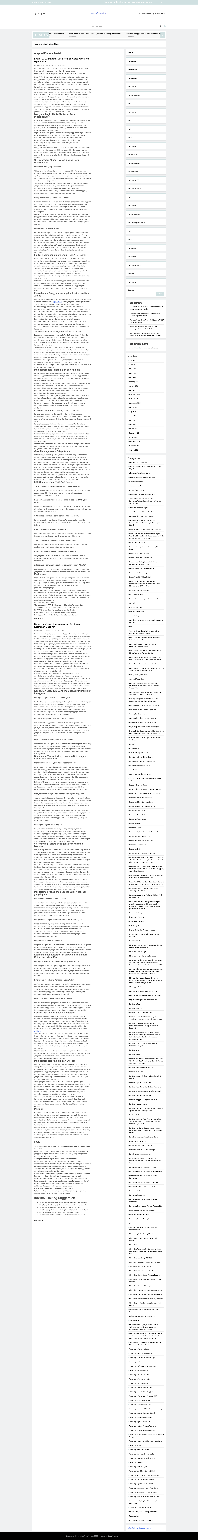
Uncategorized (134, 1516)
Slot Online (133, 1245)
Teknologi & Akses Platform (139, 1349)
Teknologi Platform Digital (138, 1467)
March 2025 (133, 429)
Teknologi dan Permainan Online (140, 1417)
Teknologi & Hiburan (136, 1362)
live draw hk (133, 155)
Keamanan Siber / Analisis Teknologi (142, 853)
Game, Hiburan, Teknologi (138, 675)
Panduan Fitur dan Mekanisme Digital (142, 1068)
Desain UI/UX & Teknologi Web (139, 573)
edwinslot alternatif (136, 607)
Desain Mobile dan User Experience (141, 568)
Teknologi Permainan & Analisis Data (142, 1458)
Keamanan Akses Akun (137, 811)
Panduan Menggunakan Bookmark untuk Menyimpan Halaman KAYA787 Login (86, 34)
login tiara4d (57, 302)
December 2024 (134, 442)
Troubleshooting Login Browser (140, 1507)
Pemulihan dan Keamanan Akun (140, 1154)
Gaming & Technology (136, 679)
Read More (37, 618)
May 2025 (132, 420)
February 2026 (134, 382)
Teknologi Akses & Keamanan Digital (142, 1413)
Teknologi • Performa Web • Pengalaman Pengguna (146, 1409)
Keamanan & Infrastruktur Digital (140, 798)
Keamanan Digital (135, 828)
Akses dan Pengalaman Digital (139, 473)
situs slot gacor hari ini (137, 223)
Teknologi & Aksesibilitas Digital (140, 1353)
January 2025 (133, 437)
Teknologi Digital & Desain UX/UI (140, 1422)
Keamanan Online (135, 849)
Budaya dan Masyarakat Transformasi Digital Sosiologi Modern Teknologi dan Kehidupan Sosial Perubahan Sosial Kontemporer (146, 536)
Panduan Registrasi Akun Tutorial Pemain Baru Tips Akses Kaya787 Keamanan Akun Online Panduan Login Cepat (145, 1121)
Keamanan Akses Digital (137, 815)
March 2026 (133, 377)
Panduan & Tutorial (135, 1008)
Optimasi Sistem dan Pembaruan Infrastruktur (145, 995)
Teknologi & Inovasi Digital (138, 1370)
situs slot (132, 248)
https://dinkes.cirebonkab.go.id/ (139, 1528)
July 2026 (132, 360)
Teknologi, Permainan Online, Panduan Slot (144, 1497)
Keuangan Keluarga (135, 913)
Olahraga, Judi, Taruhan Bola (139, 987)
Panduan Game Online (136, 1072)
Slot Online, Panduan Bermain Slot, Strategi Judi (145, 1290)
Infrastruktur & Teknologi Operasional (142, 761)
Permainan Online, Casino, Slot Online (142, 1187)
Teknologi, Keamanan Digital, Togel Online (143, 1488)
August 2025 (133, 407)
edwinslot (132, 603)
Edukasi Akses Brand (136, 594)
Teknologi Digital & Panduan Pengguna (142, 1426)
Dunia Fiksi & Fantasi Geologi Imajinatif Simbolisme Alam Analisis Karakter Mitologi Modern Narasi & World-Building (144, 583)
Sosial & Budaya (134, 1320)
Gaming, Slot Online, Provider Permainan (143, 718)
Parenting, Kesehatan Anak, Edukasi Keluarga (144, 1137)
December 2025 (134, 390)
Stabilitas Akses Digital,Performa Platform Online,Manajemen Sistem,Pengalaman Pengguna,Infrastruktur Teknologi (144, 1327)
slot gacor (132, 87)
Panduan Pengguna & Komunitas (140, 1095)
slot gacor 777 (134, 180)
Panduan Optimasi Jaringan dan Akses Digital (145, 1091)
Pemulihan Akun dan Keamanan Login (142, 1150)
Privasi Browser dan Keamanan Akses (142, 1210)
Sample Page (97, 26)
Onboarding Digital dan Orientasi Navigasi (143, 991)
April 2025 (132, 424)
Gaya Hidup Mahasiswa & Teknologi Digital (144, 727)
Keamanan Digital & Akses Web (140, 836)
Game (131, 627)
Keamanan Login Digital (137, 845)
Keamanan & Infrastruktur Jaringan (141, 802)
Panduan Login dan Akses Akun (140, 1083)
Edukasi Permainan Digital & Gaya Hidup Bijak (145, 599)
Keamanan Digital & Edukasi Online (141, 840)
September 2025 (134, 403)
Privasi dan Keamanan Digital (139, 1214)
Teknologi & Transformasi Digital (140, 1405)
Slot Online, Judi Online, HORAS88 (141, 1271)
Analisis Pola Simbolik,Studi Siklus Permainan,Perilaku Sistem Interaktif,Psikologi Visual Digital (145, 501)
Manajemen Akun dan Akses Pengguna (142, 956)
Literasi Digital (134, 926)
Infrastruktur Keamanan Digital (139, 765)
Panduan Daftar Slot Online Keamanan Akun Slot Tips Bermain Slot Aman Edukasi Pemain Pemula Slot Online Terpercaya (146, 1061)
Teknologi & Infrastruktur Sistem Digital (142, 1366)
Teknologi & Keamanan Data (139, 1375)
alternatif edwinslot (136, 482)
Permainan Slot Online (137, 1195)
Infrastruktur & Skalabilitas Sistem (141, 757)
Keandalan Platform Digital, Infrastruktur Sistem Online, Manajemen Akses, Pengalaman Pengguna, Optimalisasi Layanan (146, 869)
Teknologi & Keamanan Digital (139, 1379)
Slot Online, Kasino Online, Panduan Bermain (144, 1275)
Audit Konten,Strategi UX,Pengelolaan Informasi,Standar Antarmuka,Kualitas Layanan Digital (145, 523)
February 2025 (134, 433)
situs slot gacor (134, 95)
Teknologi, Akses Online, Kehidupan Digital (144, 1475)
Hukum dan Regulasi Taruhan (139, 753)
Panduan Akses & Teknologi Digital (141, 1013)
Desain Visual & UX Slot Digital (140, 577)
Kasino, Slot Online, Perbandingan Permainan (144, 793)
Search (131, 290)
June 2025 (132, 416)
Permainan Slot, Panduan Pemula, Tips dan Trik (145, 1206)
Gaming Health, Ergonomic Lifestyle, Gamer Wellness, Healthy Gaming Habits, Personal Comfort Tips (144, 685)
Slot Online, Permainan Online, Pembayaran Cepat (146, 1299)
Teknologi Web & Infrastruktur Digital (142, 1471)
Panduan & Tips (134, 1004)
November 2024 (134, 446)
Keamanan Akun (134, 823)
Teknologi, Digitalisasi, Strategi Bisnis (142, 1479)
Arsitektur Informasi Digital (138, 508)
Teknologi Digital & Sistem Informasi (142, 1430)
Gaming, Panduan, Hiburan (138, 714)
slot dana (132, 206)
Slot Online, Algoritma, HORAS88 (140, 1258)
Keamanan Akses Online (137, 819)
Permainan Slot (134, 1191)
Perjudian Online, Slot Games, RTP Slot (142, 1167)
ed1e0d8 (39, 65)
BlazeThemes (112, 1536)
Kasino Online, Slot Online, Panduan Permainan (145, 789)
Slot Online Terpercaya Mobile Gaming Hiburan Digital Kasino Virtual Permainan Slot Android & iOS (145, 1251)
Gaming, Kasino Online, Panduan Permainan (144, 705)
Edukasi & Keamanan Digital (139, 590)
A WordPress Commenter (138, 348)
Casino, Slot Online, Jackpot (139, 553)
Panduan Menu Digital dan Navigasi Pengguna (145, 1087)
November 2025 (134, 394)
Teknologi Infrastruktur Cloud (139, 1450)
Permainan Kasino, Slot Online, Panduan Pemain (145, 1171)
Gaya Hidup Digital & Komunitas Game (142, 722)
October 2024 (133, 450)
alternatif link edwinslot (137, 490)
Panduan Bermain (135, 1054)
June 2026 (132, 365)
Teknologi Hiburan (135, 1445)
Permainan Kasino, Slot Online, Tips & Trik (143, 1182)
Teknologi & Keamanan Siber (139, 1383)
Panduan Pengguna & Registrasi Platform (143, 1100)
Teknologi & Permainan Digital (139, 1400)
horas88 (132, 744)
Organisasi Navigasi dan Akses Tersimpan (143, 1000)
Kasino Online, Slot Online (138, 785)
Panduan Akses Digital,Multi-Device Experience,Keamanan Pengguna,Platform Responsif (143, 1026)
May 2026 (132, 369)
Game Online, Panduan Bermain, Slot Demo (144, 664)
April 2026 (132, 373)
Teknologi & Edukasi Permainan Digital (142, 1358)
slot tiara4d (38, 1031)
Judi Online (133, 770)
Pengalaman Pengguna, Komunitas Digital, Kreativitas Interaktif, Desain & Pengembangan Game (145, 1160)
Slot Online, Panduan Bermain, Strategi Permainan (146, 1294)
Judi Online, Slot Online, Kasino (140, 774)
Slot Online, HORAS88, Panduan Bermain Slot (144, 1262)
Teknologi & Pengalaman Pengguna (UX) (143, 1396)
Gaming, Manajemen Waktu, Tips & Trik (142, 710)
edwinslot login (134, 616)
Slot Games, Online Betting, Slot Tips (142, 1234)
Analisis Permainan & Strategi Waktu (141, 494)
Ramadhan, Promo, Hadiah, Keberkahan (142, 1219)
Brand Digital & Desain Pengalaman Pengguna (145, 529)
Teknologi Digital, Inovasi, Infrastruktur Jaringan (145, 1441)
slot (130, 104)
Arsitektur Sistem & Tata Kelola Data (141, 512)
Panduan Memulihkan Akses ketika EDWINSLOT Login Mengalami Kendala (126, 2)
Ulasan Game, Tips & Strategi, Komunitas (143, 1512)
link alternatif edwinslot (137, 917)
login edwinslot (134, 941)
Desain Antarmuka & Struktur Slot (140, 558)
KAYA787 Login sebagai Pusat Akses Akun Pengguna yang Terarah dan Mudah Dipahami (154, 34)
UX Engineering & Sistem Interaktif (141, 1520)
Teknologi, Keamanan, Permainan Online (143, 1492)
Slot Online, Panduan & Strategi (140, 1286)
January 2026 (133, 386)
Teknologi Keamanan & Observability (141, 1454)
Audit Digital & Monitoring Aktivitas (141, 516)
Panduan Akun (134, 1050)
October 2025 (133, 399)
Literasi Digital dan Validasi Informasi (142, 930)
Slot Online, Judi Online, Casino (140, 1266)
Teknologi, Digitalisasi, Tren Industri (141, 1484)
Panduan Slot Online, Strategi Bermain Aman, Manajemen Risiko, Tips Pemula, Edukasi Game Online (145, 1130)
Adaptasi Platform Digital (138, 462)
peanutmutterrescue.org (137, 1141)
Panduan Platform (135, 1115)
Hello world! (154, 348)
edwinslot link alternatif (137, 612)
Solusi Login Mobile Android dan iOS (141, 1316)
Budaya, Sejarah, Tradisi (137, 542)
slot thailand (133, 172)
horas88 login (134, 748)
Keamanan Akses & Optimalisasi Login (142, 806)
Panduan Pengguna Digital (138, 1104)
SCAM (131, 274)
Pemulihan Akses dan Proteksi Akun (141, 1145)
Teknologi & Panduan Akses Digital (141, 1388)
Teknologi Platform (136, 1462)
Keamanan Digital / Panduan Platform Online (144, 832)
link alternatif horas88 (136, 921)
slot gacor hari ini (135, 189)
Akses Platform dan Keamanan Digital (142, 477)
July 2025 (132, 412)
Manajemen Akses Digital (138, 952)
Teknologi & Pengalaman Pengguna (141, 1392)
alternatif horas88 (135, 486)
